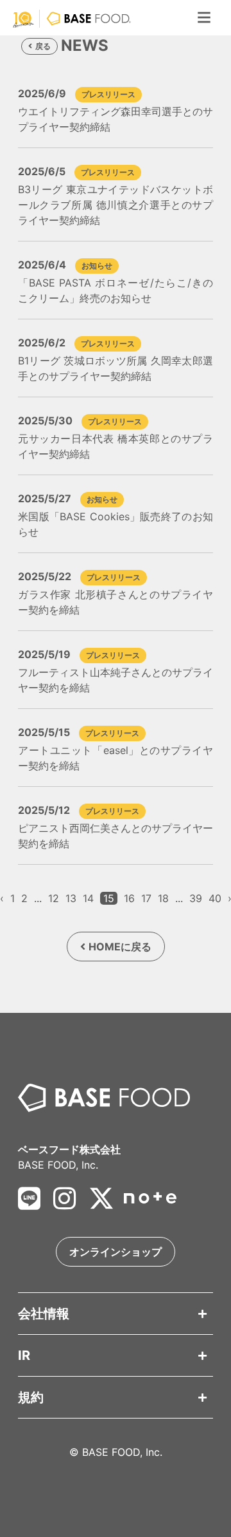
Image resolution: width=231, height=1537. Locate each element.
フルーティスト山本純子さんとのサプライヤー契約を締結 (115, 680)
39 (195, 898)
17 (146, 898)
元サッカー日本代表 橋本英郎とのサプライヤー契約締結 (115, 446)
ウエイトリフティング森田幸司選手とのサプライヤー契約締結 (115, 119)
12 (53, 898)
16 (129, 898)
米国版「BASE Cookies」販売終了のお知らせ (115, 524)
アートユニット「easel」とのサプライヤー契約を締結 (115, 758)
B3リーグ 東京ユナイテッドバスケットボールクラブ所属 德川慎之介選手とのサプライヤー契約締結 (115, 205)
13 (70, 898)
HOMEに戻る (120, 946)
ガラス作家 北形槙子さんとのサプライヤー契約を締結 (115, 602)
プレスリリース (108, 94)
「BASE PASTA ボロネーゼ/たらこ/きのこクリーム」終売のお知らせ (115, 290)
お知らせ (96, 265)
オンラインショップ (115, 1251)
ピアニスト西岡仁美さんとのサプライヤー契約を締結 (115, 836)
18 (163, 898)
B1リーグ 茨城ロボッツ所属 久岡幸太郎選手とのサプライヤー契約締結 (115, 368)
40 (215, 898)
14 (88, 898)
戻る (43, 46)
